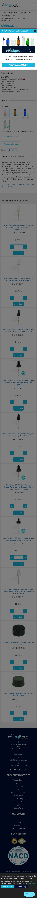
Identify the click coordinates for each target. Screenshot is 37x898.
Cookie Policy (31, 883)
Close (35, 31)
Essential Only (21, 887)
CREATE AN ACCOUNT (18, 65)
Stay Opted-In (7, 887)
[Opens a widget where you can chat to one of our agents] (29, 894)
